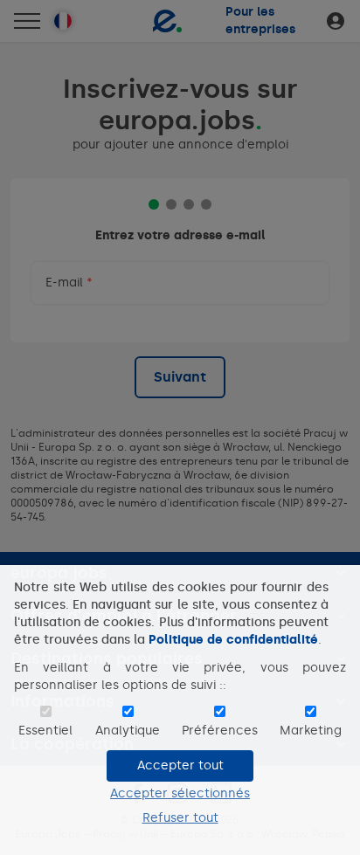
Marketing (311, 730)
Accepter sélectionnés (180, 793)
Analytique (127, 730)
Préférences (220, 730)
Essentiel (45, 730)
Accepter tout (180, 765)
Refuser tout (180, 817)
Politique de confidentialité (233, 639)
